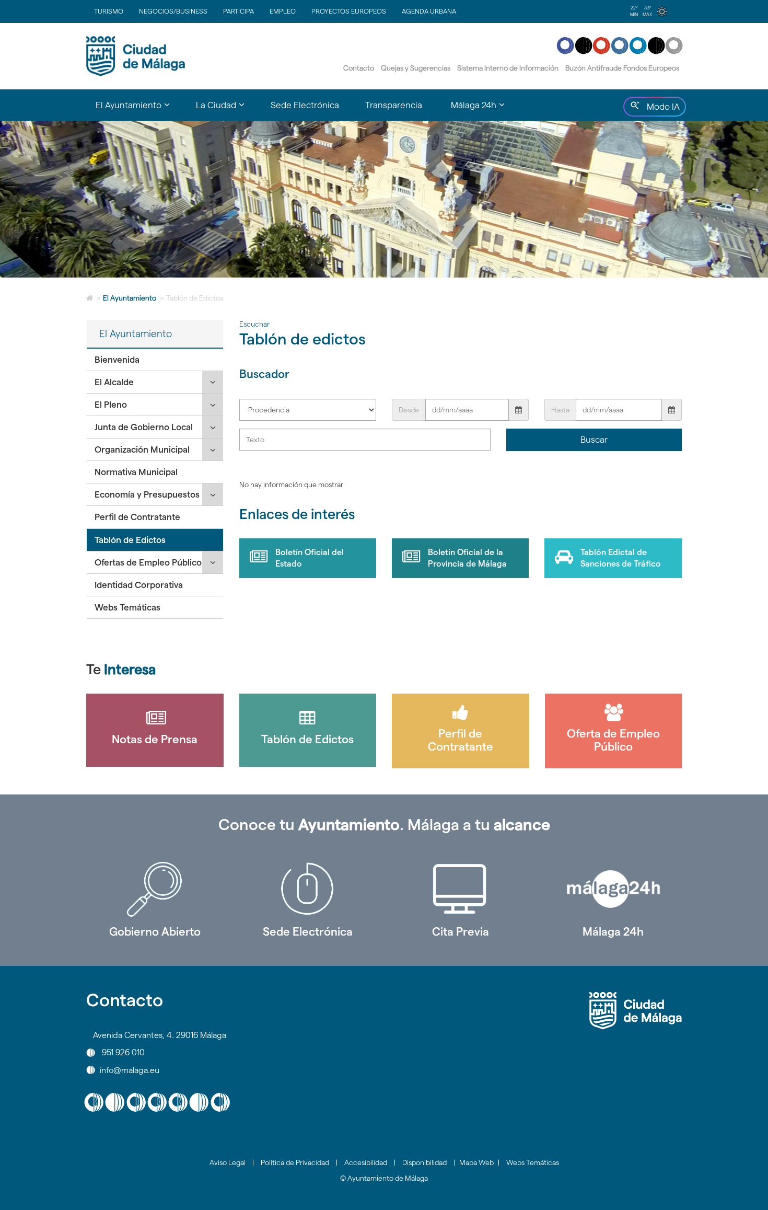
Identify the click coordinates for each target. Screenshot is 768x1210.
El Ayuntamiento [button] (139, 110)
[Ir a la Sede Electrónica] (308, 889)
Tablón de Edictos (130, 540)
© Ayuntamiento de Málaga (384, 1178)
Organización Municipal (142, 449)
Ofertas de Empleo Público (148, 562)
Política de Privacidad (295, 1162)
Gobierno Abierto (155, 931)
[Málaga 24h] (613, 889)
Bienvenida (117, 359)
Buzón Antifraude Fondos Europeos (622, 68)
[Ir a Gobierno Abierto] (155, 889)
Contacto (358, 68)
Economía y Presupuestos (147, 494)
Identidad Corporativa (139, 585)
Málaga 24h (613, 931)
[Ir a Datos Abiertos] (460, 889)
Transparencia (393, 105)
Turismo (108, 11)
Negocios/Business (173, 11)
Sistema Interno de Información (507, 68)
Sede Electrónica (305, 105)
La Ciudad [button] (227, 110)
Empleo (283, 11)
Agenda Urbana (429, 11)
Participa (238, 11)
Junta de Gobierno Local (144, 427)
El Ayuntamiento (129, 298)
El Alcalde (114, 382)
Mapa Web (476, 1162)
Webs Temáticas (127, 607)
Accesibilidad (365, 1162)
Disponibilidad (424, 1162)
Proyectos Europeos (348, 11)
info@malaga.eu (129, 1069)
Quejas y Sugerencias (415, 68)
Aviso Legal (228, 1162)
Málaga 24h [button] (484, 110)
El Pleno (111, 404)
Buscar (594, 439)
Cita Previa (460, 931)
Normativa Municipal (136, 472)
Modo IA (661, 109)
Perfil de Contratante (137, 517)
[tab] (155, 360)
